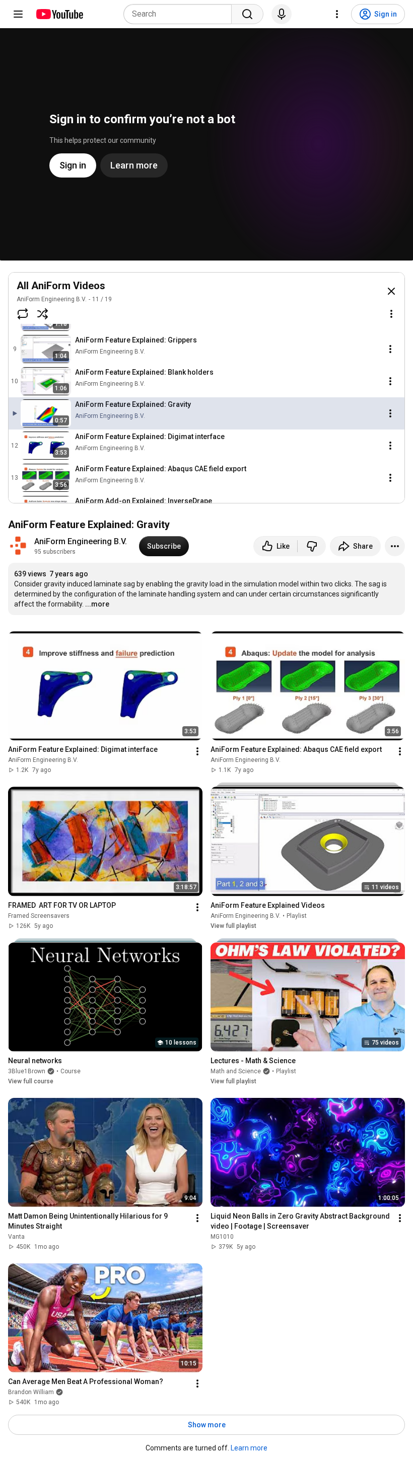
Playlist (297, 915)
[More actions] (395, 546)
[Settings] (337, 14)
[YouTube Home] (59, 14)
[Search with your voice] (281, 14)
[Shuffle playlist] (43, 314)
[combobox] (180, 14)
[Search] (247, 14)
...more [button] (97, 604)
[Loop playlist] (23, 314)
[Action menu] (391, 314)
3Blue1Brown (26, 1071)
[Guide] (18, 14)
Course (70, 1071)
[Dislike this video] (312, 546)
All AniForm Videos (61, 286)
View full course (30, 1081)
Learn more (249, 1448)
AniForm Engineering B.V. (52, 299)
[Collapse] (391, 291)
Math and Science (236, 1071)
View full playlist (233, 925)
